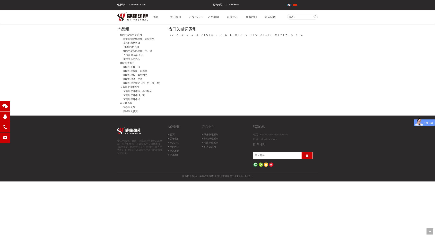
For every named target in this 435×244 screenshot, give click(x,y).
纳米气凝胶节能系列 (131, 35)
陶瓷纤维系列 (127, 63)
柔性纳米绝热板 (131, 43)
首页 (172, 134)
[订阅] (307, 155)
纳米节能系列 (211, 134)
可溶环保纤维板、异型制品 (137, 91)
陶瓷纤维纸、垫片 (132, 79)
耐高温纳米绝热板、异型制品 (138, 39)
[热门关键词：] (315, 16)
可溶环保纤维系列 (129, 87)
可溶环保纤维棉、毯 (134, 95)
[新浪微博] (271, 164)
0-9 (171, 35)
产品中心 (174, 142)
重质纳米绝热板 (131, 59)
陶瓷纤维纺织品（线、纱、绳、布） (142, 83)
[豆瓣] (255, 164)
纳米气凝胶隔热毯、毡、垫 (137, 51)
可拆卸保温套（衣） (134, 55)
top (430, 231)
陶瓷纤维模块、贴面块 (135, 71)
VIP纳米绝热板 (131, 47)
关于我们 (174, 138)
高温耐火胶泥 (130, 111)
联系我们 (174, 155)
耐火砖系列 (126, 103)
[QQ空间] (266, 164)
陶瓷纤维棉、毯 (131, 67)
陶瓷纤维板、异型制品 (135, 75)
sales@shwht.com (137, 4)
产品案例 (174, 151)
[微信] (261, 164)
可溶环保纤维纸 (131, 99)
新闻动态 (174, 147)
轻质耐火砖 (129, 107)
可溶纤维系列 (211, 142)
